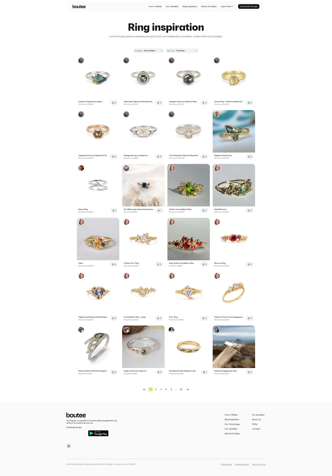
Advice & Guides (209, 6)
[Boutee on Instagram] (68, 446)
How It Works (155, 6)
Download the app (248, 6)
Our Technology (232, 424)
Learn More (226, 6)
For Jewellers (258, 415)
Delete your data (242, 464)
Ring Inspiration (190, 6)
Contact (256, 429)
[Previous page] (144, 389)
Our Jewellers (172, 6)
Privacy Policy (226, 464)
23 (181, 389)
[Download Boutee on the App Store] (76, 433)
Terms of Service (259, 464)
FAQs (254, 424)
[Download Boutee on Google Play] (98, 433)
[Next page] (187, 389)
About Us (256, 419)
